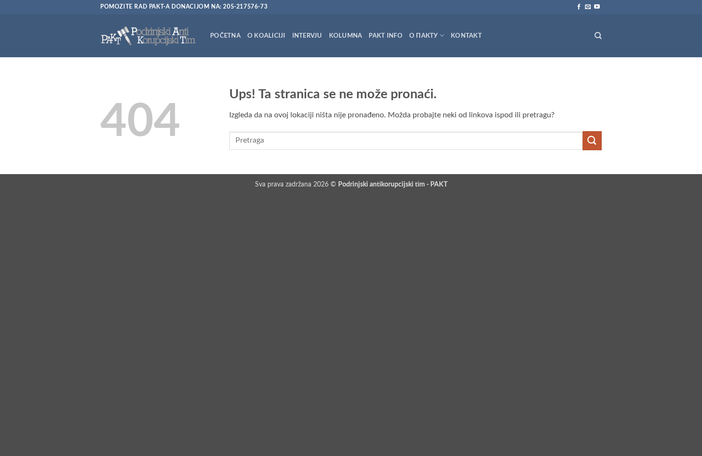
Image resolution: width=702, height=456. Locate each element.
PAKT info (385, 36)
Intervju (307, 36)
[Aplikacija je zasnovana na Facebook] (579, 7)
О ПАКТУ (423, 36)
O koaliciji (266, 36)
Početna (225, 36)
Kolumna (345, 36)
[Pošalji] (592, 140)
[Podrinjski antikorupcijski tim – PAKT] (148, 35)
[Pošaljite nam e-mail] (588, 7)
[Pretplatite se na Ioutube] (597, 7)
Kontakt (466, 36)
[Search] (598, 36)
